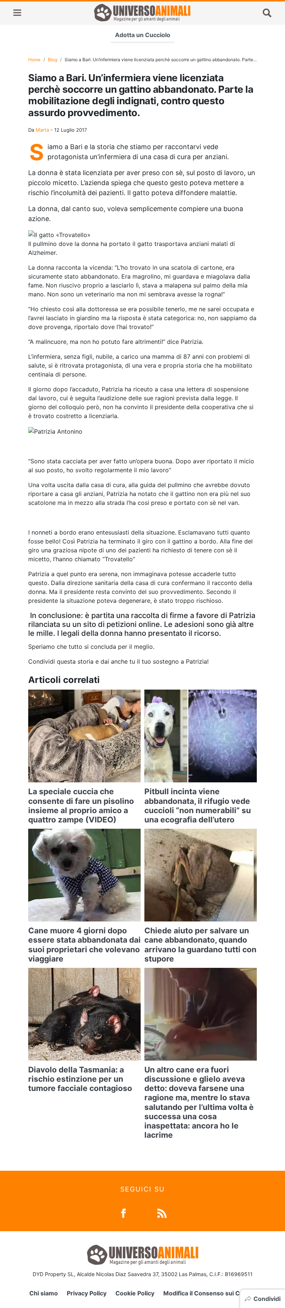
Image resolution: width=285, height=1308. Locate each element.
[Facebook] (123, 1212)
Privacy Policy (87, 1293)
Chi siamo (43, 1293)
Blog (52, 59)
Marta (42, 130)
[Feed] (162, 1212)
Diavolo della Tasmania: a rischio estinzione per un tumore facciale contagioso (80, 1079)
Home (34, 59)
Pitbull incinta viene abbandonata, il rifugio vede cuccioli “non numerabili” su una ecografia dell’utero (197, 805)
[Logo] (142, 13)
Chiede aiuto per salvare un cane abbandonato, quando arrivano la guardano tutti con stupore (200, 944)
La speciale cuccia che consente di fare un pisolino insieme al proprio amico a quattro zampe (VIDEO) (81, 805)
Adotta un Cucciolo (142, 35)
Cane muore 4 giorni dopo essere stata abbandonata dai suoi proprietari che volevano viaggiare (84, 944)
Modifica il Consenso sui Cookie (209, 1293)
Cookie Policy (134, 1293)
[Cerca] (267, 12)
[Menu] (17, 13)
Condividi (267, 1298)
